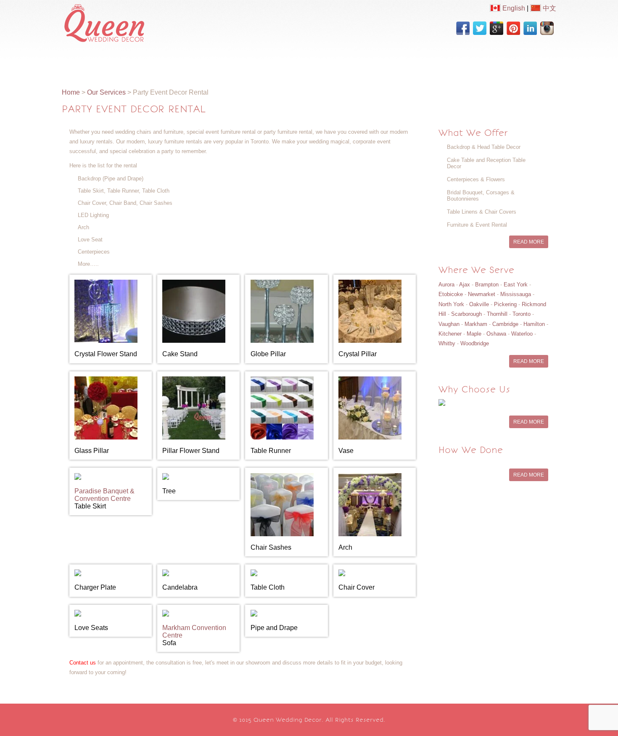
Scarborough (466, 314)
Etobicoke (450, 294)
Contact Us (468, 62)
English (513, 8)
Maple (474, 334)
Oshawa (496, 334)
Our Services (170, 62)
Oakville (479, 304)
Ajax (464, 284)
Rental (287, 62)
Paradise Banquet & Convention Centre (104, 494)
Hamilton (534, 324)
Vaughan (449, 324)
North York (451, 304)
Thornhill (497, 314)
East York (516, 284)
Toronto (521, 314)
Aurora (446, 284)
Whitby (446, 343)
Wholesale (329, 62)
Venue (370, 62)
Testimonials (415, 62)
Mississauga (515, 294)
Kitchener (450, 334)
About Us (120, 62)
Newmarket (481, 294)
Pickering (505, 304)
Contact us (82, 662)
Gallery (216, 62)
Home (81, 62)
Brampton (487, 284)
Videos (252, 62)
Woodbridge (474, 343)
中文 (548, 8)
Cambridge (505, 324)
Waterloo (522, 334)
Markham (476, 324)
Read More (528, 242)
